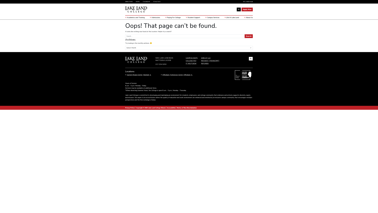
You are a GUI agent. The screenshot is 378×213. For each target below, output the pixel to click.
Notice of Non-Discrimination (187, 108)
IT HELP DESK (191, 63)
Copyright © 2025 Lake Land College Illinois (150, 108)
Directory (129, 2)
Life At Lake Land (232, 17)
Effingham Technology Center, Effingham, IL (177, 75)
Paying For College (174, 17)
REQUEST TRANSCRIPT (210, 61)
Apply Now (247, 9)
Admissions (156, 17)
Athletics (156, 2)
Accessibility (171, 108)
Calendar (146, 2)
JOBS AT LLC (206, 58)
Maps (138, 2)
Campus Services (213, 17)
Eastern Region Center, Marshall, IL (139, 75)
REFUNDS (205, 63)
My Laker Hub (248, 2)
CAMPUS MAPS (192, 58)
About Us (249, 17)
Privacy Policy (129, 108)
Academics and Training (136, 17)
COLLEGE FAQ (191, 61)
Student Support (194, 17)
